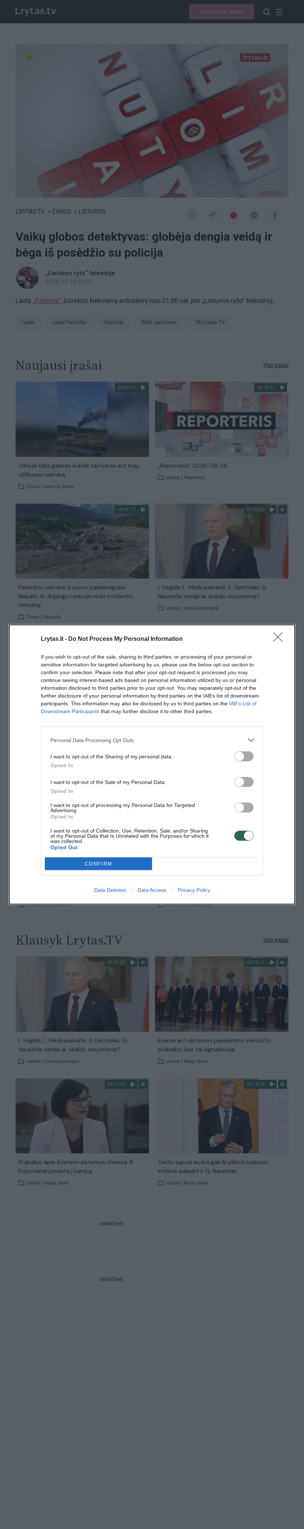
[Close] (280, 639)
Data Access (152, 890)
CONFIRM (98, 864)
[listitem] (152, 740)
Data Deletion (110, 890)
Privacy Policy (194, 890)
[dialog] (152, 764)
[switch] (244, 756)
